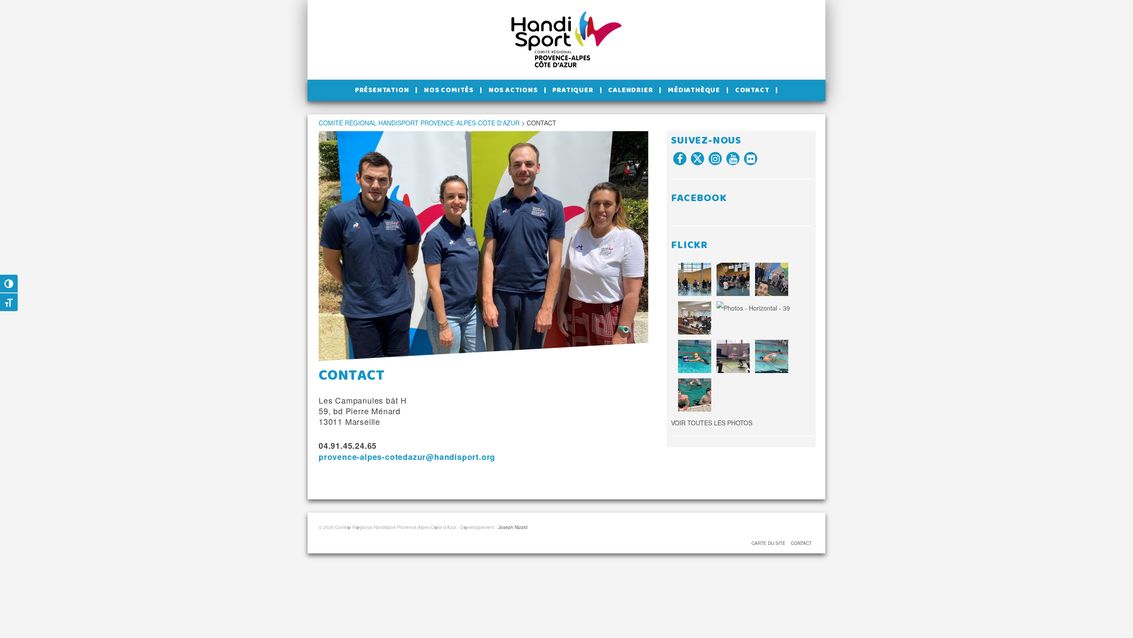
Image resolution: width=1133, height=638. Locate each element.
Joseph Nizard (513, 527)
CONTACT (801, 543)
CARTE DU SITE (768, 543)
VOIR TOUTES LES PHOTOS (711, 422)
